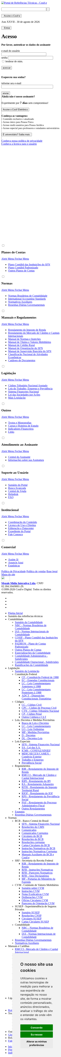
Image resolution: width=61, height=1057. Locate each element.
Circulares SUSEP (32, 918)
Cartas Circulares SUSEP (35, 921)
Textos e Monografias (19, 422)
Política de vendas (36, 571)
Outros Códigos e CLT (34, 717)
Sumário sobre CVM (33, 888)
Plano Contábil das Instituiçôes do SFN (29, 264)
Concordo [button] (37, 1027)
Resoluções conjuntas (33, 842)
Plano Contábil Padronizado (23, 267)
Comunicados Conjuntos (35, 833)
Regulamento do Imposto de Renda (27, 329)
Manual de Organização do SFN (25, 348)
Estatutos (20, 811)
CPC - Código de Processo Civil (39, 707)
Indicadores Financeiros (21, 428)
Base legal (51, 571)
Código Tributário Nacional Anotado (27, 385)
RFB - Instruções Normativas (37, 869)
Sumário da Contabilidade (29, 622)
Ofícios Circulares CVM (35, 900)
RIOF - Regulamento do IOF (37, 793)
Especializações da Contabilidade (32, 652)
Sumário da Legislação (27, 671)
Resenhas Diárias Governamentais (26, 304)
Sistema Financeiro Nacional (23, 391)
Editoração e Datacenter (21, 528)
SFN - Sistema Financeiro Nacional (41, 744)
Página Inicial (15, 613)
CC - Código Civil (32, 704)
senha (4, 57)
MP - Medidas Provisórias (35, 732)
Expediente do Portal (19, 531)
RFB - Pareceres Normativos (37, 872)
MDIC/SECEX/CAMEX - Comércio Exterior (36, 755)
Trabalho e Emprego (33, 759)
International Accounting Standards (27, 298)
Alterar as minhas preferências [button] (36, 1043)
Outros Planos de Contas (21, 270)
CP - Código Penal (32, 713)
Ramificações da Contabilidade (31, 665)
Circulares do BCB (32, 836)
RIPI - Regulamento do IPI (36, 781)
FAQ (11, 497)
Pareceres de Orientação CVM (38, 903)
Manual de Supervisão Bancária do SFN (29, 351)
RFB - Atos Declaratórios (35, 875)
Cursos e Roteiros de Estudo (23, 425)
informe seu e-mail (11, 83)
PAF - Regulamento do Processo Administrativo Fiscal (39, 804)
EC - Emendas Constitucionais (38, 680)
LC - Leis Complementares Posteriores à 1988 (36, 691)
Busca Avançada (17, 488)
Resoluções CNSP (32, 915)
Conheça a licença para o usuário (19, 143)
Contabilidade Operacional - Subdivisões (37, 662)
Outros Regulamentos (33, 808)
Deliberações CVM (32, 897)
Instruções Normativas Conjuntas (39, 851)
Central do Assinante (19, 457)
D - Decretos (28, 735)
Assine (11, 16)
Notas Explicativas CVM (35, 894)
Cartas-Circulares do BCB (36, 845)
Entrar (6, 28)
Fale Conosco (15, 534)
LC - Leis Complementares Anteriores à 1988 (36, 685)
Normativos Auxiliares (20, 301)
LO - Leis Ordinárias (33, 729)
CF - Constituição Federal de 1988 (40, 677)
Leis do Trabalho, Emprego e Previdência (30, 388)
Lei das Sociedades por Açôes (24, 394)
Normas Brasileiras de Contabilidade (27, 295)
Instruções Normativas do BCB (38, 848)
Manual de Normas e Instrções (24, 339)
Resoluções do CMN (33, 827)
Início (11, 1046)
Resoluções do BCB (33, 839)
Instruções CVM (30, 891)
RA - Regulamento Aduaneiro (38, 784)
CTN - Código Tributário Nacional (40, 710)
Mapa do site (8, 574)
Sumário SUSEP (31, 912)
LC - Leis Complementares (36, 726)
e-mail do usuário (10, 50)
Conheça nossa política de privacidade (22, 140)
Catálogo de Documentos (21, 360)
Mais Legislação (17, 397)
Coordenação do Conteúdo (22, 522)
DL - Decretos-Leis (32, 738)
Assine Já (13, 559)
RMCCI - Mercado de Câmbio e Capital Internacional (39, 777)
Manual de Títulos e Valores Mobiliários (29, 342)
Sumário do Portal (17, 485)
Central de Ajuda (17, 491)
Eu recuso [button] (37, 1034)
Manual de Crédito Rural (21, 345)
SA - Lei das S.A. (31, 747)
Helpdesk (13, 494)
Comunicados (29, 830)
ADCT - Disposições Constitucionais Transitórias (36, 697)
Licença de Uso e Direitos (22, 525)
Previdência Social (32, 762)
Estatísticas (14, 565)
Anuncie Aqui (15, 562)
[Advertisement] (30, 209)
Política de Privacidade (13, 571)
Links (11, 431)
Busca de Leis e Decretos (35, 723)
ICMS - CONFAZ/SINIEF (36, 750)
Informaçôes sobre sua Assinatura (26, 460)
